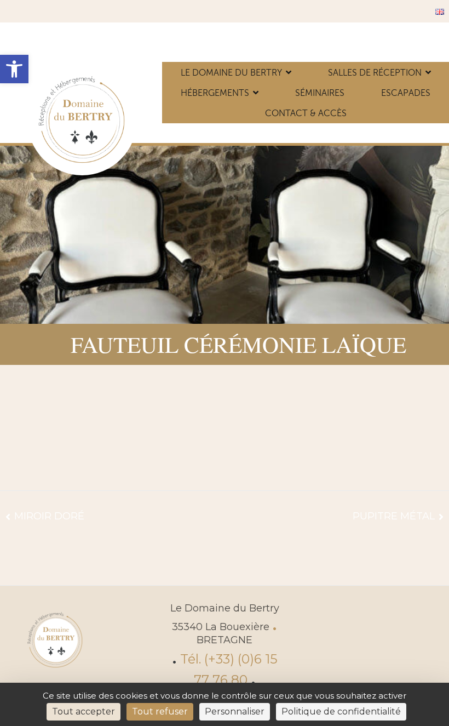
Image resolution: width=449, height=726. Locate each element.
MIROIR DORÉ (49, 516)
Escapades (405, 93)
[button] (14, 69)
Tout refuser (160, 711)
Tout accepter (83, 711)
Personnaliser (234, 711)
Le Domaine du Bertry (231, 72)
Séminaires (319, 93)
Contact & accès (306, 113)
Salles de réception (375, 72)
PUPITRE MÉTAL (394, 516)
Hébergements (215, 93)
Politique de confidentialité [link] (341, 711)
